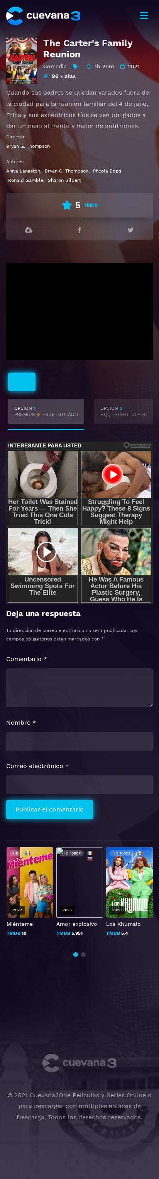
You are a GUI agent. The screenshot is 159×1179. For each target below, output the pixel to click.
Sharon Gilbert (64, 180)
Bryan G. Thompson (28, 146)
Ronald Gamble (25, 180)
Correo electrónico (37, 766)
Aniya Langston (23, 171)
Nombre (21, 722)
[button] (75, 954)
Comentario (26, 659)
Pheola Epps (107, 171)
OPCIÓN (46, 411)
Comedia (55, 66)
